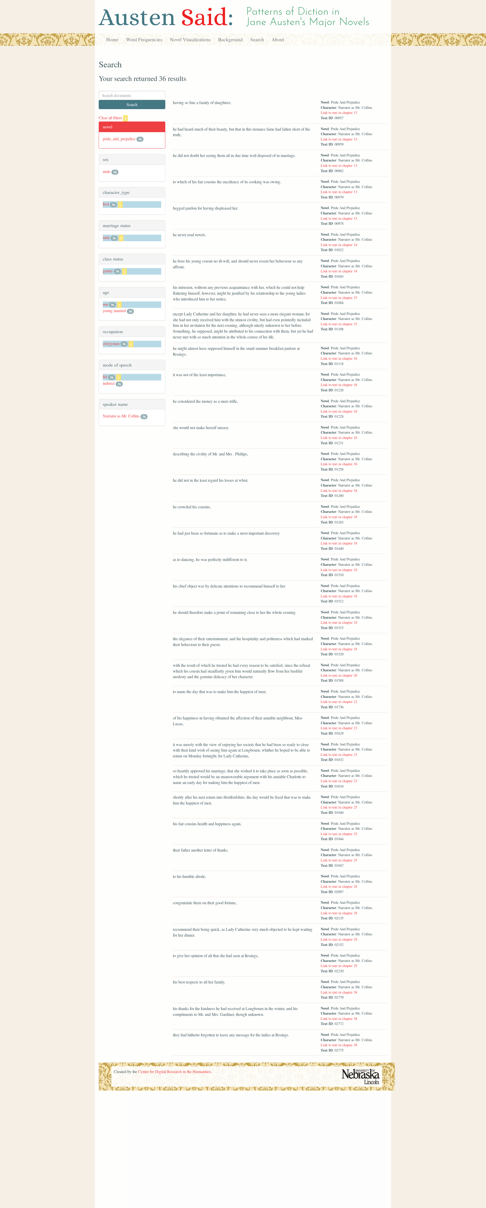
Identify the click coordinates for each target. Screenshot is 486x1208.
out (105, 304)
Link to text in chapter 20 (339, 675)
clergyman (111, 343)
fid (105, 376)
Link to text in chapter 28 (339, 886)
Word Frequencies (144, 39)
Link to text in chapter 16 (339, 358)
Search (257, 39)
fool (106, 204)
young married (114, 310)
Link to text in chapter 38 (339, 992)
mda (106, 237)
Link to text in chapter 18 (339, 543)
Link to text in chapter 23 (339, 728)
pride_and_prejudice (119, 138)
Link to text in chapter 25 (339, 807)
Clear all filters (112, 117)
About (278, 39)
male (106, 171)
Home (112, 39)
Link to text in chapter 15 (339, 297)
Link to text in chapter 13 (339, 112)
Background (230, 39)
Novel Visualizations (190, 39)
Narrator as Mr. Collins (121, 415)
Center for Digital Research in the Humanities (174, 1071)
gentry (108, 270)
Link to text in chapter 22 (339, 701)
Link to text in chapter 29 (339, 939)
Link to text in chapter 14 (339, 244)
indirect (109, 383)
